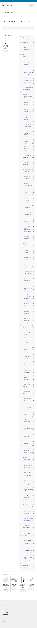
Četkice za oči (26, 351)
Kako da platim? (5, 614)
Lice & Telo (23, 203)
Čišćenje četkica (26, 354)
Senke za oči (26, 414)
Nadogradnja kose (25, 164)
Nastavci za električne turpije (28, 452)
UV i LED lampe (26, 455)
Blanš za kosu (26, 146)
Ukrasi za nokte (26, 497)
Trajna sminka (25, 51)
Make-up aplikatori (27, 356)
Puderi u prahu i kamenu (27, 379)
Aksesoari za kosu (26, 119)
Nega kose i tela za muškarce (28, 72)
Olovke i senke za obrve (27, 398)
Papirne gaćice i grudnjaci (28, 294)
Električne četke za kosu (27, 100)
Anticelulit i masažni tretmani (28, 268)
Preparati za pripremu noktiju (28, 478)
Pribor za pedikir (26, 320)
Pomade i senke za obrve (27, 402)
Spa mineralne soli (27, 238)
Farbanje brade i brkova (27, 58)
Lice (23, 361)
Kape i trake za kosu (27, 291)
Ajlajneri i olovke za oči (27, 407)
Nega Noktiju (25, 499)
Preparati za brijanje (27, 64)
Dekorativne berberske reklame (29, 546)
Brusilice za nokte (26, 450)
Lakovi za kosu (26, 183)
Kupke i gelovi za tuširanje (28, 271)
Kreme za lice (26, 248)
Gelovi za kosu (26, 174)
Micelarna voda (26, 252)
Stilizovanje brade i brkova (28, 80)
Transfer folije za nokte (27, 495)
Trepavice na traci (26, 424)
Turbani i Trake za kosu (27, 344)
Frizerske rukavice (26, 122)
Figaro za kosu (26, 104)
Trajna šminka (26, 543)
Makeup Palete (25, 386)
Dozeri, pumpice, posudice (28, 511)
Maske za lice (26, 250)
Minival (25, 188)
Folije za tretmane (27, 286)
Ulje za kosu (26, 202)
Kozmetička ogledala (27, 332)
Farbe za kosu (26, 148)
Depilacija (24, 205)
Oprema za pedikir (27, 316)
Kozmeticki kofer (26, 553)
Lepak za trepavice (27, 419)
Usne (23, 434)
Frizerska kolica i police (27, 548)
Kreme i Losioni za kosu (27, 180)
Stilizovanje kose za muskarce (28, 87)
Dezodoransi (26, 70)
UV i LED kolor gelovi (27, 459)
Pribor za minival (26, 129)
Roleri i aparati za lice (27, 257)
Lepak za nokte (26, 477)
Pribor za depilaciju (27, 210)
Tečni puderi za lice (27, 384)
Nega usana (25, 255)
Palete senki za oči (27, 391)
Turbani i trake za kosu (25, 565)
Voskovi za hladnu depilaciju (28, 216)
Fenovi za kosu (26, 102)
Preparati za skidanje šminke (28, 432)
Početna (4, 15)
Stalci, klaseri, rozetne (27, 520)
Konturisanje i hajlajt (27, 372)
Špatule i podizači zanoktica (28, 518)
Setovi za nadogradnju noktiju (28, 484)
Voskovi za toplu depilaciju (28, 217)
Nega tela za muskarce (26, 89)
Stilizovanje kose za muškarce (28, 82)
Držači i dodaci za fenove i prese (29, 99)
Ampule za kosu (26, 171)
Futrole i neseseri (26, 330)
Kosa (22, 92)
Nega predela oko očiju (27, 254)
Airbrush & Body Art (25, 42)
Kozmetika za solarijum (27, 231)
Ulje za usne (26, 443)
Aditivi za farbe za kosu (27, 144)
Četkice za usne (26, 352)
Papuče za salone (26, 298)
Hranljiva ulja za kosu (27, 176)
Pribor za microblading (27, 49)
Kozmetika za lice (26, 221)
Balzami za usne (26, 436)
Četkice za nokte (26, 509)
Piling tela (25, 278)
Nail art (24, 492)
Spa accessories (26, 236)
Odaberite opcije (22, 590)
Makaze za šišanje (26, 162)
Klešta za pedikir (26, 313)
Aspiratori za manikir (27, 448)
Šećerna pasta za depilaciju (28, 212)
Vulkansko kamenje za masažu (28, 241)
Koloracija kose (25, 143)
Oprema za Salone (24, 535)
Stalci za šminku (26, 342)
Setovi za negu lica (27, 261)
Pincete (25, 400)
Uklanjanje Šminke (26, 426)
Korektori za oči (26, 410)
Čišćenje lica (26, 245)
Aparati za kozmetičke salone (27, 537)
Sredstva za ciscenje (27, 560)
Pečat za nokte (25, 504)
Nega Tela (24, 266)
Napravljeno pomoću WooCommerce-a (15, 622)
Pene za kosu (26, 190)
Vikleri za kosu (26, 141)
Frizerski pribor (25, 117)
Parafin (25, 305)
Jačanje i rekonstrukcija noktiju (29, 500)
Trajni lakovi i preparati (26, 527)
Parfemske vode (26, 276)
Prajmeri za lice (26, 377)
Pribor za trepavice (27, 421)
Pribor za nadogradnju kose (28, 167)
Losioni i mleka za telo (27, 273)
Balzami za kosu (26, 173)
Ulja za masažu (26, 240)
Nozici (25, 47)
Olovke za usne (26, 438)
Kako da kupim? (5, 612)
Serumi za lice (26, 259)
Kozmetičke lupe (26, 538)
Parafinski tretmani (26, 303)
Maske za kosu (26, 187)
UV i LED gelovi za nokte (27, 485)
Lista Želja (7, 12)
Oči (23, 405)
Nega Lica (24, 243)
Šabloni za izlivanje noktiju (28, 480)
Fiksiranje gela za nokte (27, 475)
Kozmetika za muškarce (26, 68)
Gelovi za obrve (26, 396)
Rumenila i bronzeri (27, 382)
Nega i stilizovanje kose (26, 169)
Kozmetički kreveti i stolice (28, 555)
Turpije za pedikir (26, 323)
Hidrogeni (25, 150)
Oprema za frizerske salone (27, 545)
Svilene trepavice (26, 423)
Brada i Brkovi (25, 56)
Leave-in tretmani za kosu (28, 185)
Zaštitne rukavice (26, 301)
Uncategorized (24, 567)
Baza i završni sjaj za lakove (28, 465)
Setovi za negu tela (27, 280)
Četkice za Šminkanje (26, 347)
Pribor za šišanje (26, 131)
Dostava (4, 615)
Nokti (22, 445)
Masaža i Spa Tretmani (26, 234)
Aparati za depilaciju (27, 207)
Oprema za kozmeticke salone (27, 550)
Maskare (25, 412)
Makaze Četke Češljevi (26, 157)
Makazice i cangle (26, 513)
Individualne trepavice (27, 417)
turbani (23, 563)
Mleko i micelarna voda (27, 431)
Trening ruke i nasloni (27, 523)
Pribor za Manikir (25, 506)
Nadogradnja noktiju (26, 469)
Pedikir (24, 309)
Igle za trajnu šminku (27, 52)
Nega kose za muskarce (27, 85)
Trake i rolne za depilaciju (28, 214)
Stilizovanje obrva (26, 403)
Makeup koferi (26, 334)
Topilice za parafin (27, 322)
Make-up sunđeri (26, 358)
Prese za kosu (26, 109)
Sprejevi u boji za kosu (27, 155)
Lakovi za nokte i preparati (27, 463)
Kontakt (11, 12)
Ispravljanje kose (26, 178)
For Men (23, 54)
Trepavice (24, 416)
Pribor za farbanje (27, 128)
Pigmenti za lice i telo (27, 375)
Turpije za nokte (26, 525)
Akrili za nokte (26, 470)
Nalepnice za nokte (27, 493)
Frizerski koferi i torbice (27, 124)
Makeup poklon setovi (27, 389)
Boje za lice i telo (26, 363)
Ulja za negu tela (26, 282)
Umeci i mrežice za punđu (28, 139)
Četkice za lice (26, 349)
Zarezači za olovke (27, 345)
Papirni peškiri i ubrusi (27, 296)
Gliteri (25, 368)
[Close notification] (35, 1)
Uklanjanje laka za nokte (27, 467)
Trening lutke (26, 136)
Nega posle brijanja (27, 62)
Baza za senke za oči (27, 409)
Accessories (24, 327)
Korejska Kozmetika (26, 219)
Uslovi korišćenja (5, 608)
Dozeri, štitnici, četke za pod (28, 121)
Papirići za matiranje (27, 340)
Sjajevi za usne (26, 441)
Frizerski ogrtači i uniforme (28, 126)
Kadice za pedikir (26, 311)
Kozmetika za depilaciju (27, 209)
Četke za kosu (26, 160)
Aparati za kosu (25, 94)
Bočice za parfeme (27, 329)
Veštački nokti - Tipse (27, 487)
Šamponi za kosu (26, 194)
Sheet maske (26, 223)
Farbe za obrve (26, 395)
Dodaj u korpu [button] (5, 50)
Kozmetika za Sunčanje (26, 226)
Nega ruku (25, 275)
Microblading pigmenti (27, 45)
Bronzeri (25, 365)
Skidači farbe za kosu (27, 153)
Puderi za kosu (26, 192)
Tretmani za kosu (26, 200)
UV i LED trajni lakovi (27, 533)
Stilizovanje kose (26, 198)
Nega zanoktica (26, 502)
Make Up (23, 325)
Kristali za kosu (26, 181)
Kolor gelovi (25, 457)
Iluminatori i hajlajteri (27, 370)
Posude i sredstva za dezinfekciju (29, 516)
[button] (5, 52)
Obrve (24, 393)
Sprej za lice (26, 262)
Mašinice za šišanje (27, 107)
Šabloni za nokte (26, 482)
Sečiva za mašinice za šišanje (28, 111)
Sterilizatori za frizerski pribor (28, 115)
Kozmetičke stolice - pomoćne (28, 552)
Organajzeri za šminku (27, 338)
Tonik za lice (26, 264)
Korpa (3, 12)
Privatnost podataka (6, 610)
